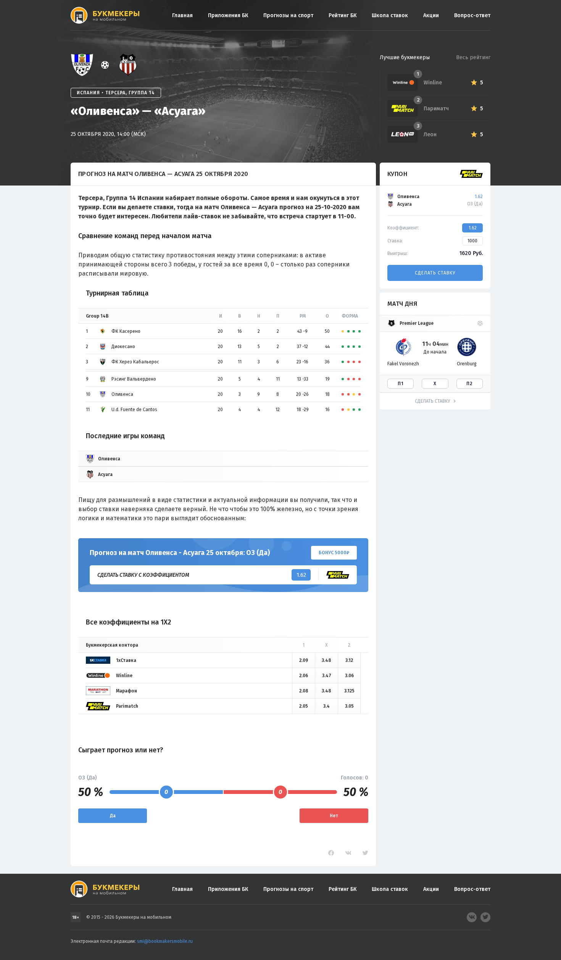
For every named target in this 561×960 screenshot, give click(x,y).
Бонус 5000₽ (334, 552)
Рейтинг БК (342, 15)
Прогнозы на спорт (288, 15)
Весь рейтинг (473, 57)
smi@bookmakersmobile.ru (165, 941)
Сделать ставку (435, 273)
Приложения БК (228, 15)
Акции (431, 15)
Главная (182, 15)
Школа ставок (390, 15)
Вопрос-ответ (472, 15)
